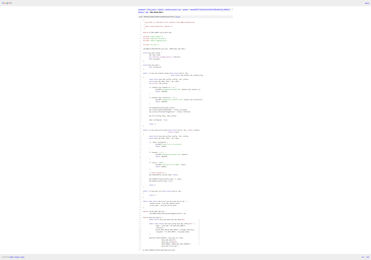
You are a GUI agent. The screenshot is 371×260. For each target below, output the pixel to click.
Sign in (367, 3)
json (367, 257)
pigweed (141, 9)
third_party (151, 9)
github (161, 9)
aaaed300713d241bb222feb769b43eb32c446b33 (210, 9)
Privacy (17, 257)
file (177, 17)
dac (147, 12)
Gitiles (12, 257)
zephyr (185, 9)
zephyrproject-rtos (173, 9)
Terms (22, 257)
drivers (141, 12)
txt (363, 257)
